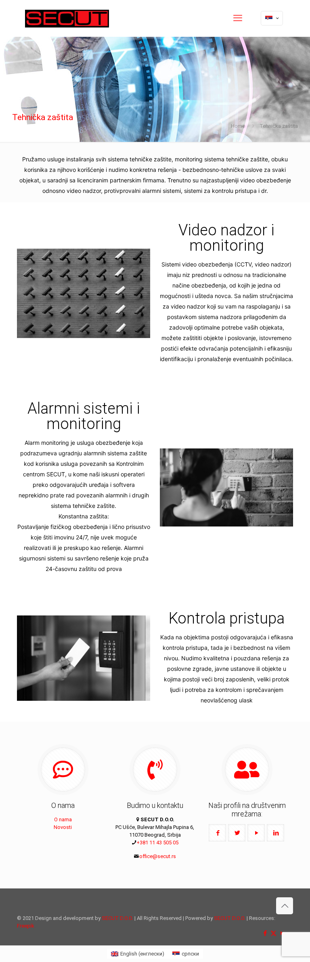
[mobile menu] (238, 18)
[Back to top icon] (284, 905)
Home (238, 126)
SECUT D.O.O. (117, 918)
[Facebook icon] (265, 933)
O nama (63, 819)
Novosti (63, 827)
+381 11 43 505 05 (157, 842)
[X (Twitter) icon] (273, 933)
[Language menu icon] (272, 18)
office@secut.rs (157, 856)
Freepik (25, 926)
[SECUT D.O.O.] (67, 18)
